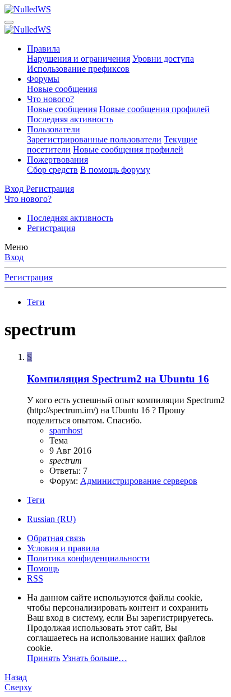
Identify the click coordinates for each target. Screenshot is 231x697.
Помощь (43, 568)
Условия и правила (63, 548)
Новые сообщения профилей (154, 109)
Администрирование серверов (138, 481)
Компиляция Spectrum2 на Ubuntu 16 (118, 379)
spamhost (65, 430)
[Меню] (8, 22)
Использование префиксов (78, 68)
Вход (14, 257)
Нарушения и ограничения (78, 58)
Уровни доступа (163, 58)
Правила (43, 48)
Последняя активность (70, 119)
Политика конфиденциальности (88, 558)
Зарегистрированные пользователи (94, 139)
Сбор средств (52, 169)
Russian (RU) (51, 519)
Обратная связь (56, 538)
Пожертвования (57, 159)
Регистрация (51, 228)
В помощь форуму (115, 169)
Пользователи (53, 129)
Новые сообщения (62, 89)
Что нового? (50, 99)
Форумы (43, 79)
